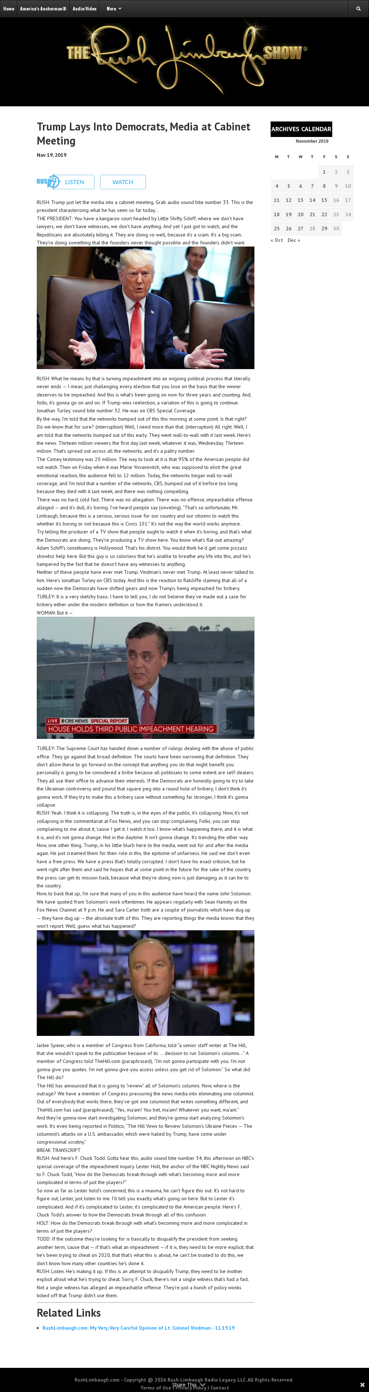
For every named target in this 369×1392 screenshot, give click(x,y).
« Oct (277, 240)
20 (300, 214)
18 (277, 214)
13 (300, 200)
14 (312, 200)
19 (289, 214)
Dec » (294, 240)
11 (277, 200)
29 (324, 228)
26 (289, 228)
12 (289, 200)
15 (324, 200)
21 (312, 214)
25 (277, 228)
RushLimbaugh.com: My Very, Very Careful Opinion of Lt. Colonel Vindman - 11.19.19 (139, 1328)
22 (324, 214)
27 (300, 228)
